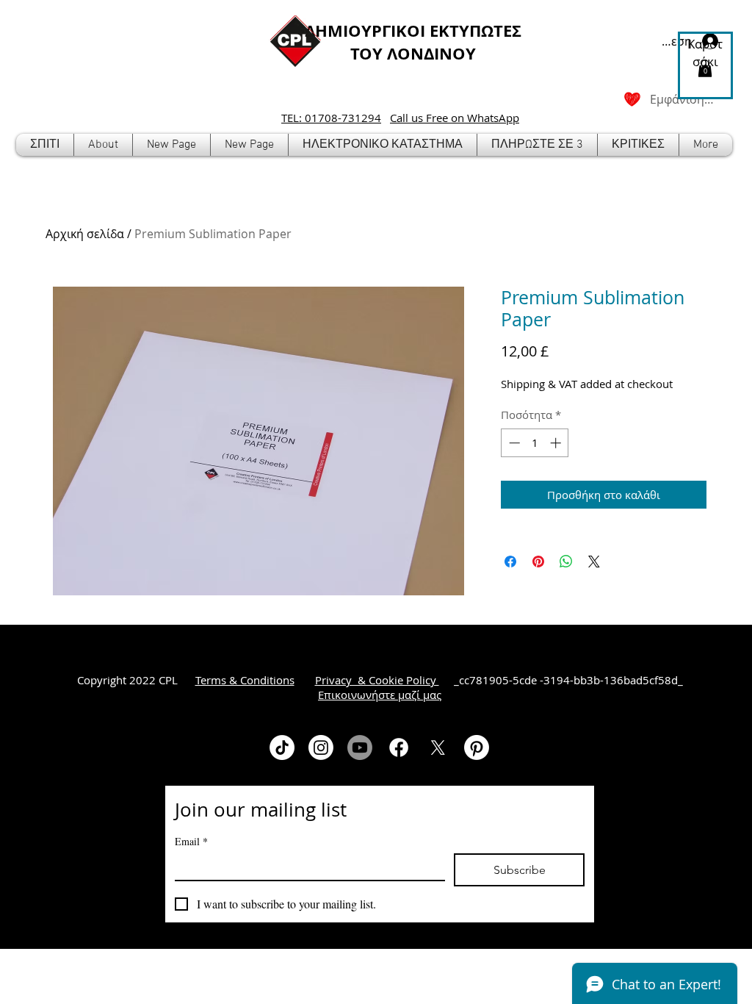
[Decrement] (513, 442)
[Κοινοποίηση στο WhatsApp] (566, 561)
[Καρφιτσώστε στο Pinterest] (538, 561)
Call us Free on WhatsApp (454, 117)
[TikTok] (282, 747)
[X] (437, 747)
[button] (382, 145)
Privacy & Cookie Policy (377, 680)
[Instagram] (320, 747)
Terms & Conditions (244, 680)
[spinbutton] (535, 442)
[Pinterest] (476, 747)
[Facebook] (398, 747)
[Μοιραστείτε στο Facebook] (510, 561)
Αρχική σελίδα (85, 234)
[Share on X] (594, 561)
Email (191, 841)
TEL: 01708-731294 (331, 117)
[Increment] (557, 442)
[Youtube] (359, 747)
